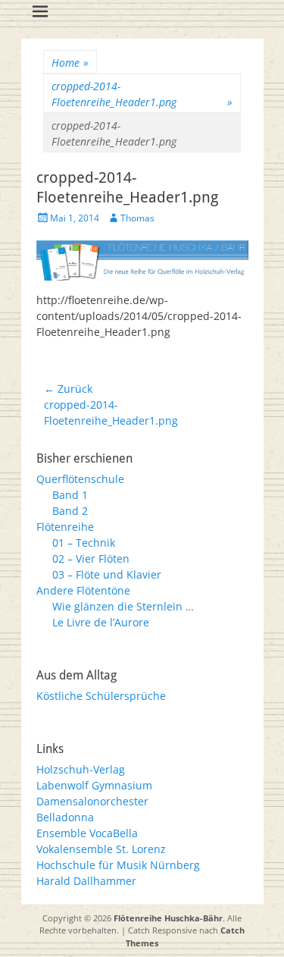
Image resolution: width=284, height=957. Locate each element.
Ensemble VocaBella (87, 833)
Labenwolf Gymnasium (94, 785)
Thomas (137, 218)
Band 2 (70, 511)
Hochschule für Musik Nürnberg (118, 865)
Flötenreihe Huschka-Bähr (168, 918)
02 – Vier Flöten (91, 558)
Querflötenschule (80, 479)
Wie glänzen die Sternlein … (123, 606)
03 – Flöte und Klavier (106, 574)
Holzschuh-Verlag (80, 769)
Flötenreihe (65, 526)
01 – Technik (83, 542)
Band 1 (70, 495)
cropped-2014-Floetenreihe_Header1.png (142, 94)
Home (70, 62)
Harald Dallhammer (86, 881)
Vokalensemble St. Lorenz (101, 849)
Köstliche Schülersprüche (101, 696)
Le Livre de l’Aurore (100, 622)
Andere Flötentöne (83, 590)
